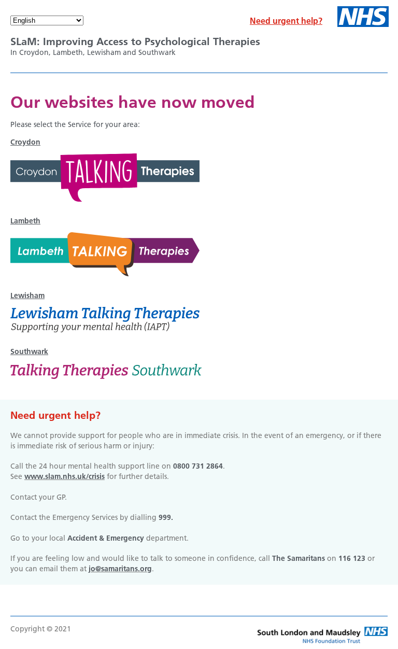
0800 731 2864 (198, 466)
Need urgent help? (286, 21)
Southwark (29, 351)
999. (166, 517)
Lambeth (25, 220)
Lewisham (27, 295)
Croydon (25, 142)
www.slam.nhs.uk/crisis (64, 476)
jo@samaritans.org (120, 568)
